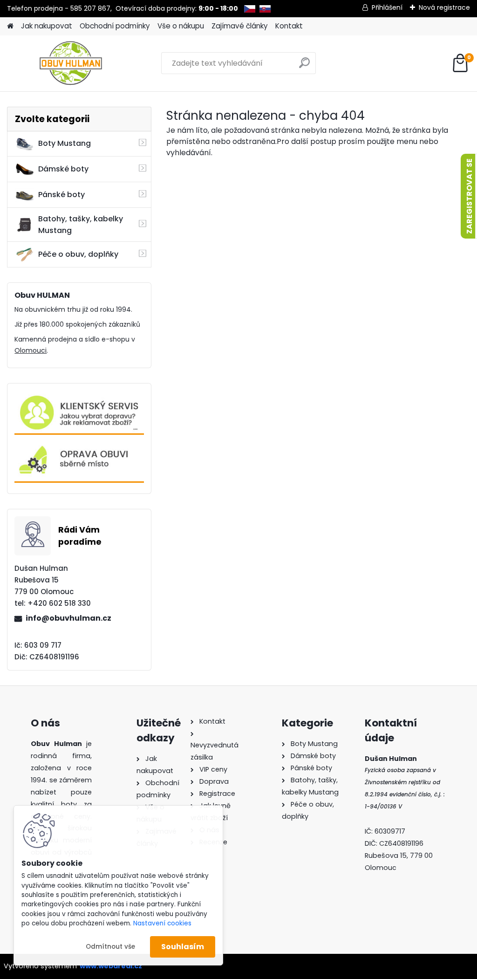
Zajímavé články (239, 26)
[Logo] (71, 63)
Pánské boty (61, 194)
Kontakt (289, 26)
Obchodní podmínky (115, 26)
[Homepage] (10, 26)
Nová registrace (444, 7)
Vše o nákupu (180, 26)
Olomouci (30, 350)
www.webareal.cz (111, 966)
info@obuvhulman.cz (68, 618)
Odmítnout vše (110, 946)
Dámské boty (63, 169)
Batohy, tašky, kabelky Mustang (80, 224)
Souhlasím (182, 946)
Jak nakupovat (46, 26)
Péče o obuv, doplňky (78, 254)
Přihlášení (387, 7)
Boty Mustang (64, 143)
